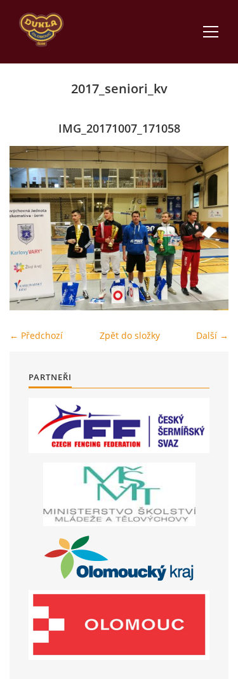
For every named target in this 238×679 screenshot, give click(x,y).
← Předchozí (36, 335)
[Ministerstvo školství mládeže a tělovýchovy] (119, 494)
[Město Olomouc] (119, 625)
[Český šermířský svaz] (119, 425)
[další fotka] (208, 228)
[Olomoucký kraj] (119, 558)
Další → (212, 335)
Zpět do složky (130, 335)
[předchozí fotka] (30, 228)
